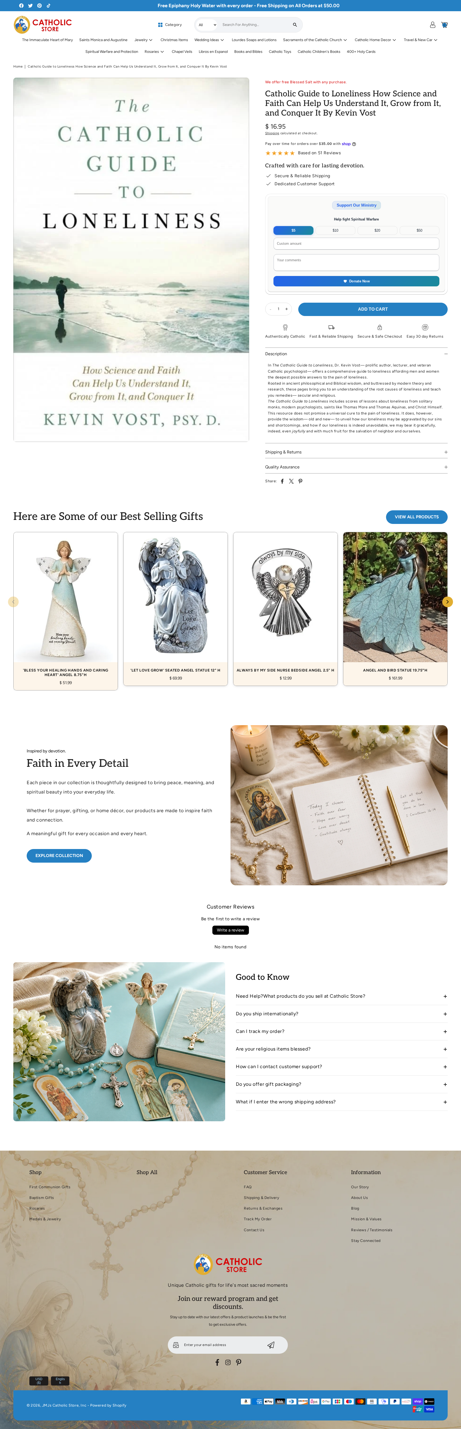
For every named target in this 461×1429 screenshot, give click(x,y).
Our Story (360, 1187)
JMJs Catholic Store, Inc (64, 1405)
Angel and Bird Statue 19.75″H (395, 603)
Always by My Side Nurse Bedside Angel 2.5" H (285, 603)
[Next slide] (447, 602)
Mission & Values (366, 1219)
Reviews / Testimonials (371, 1230)
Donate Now (359, 281)
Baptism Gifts (41, 1197)
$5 (293, 230)
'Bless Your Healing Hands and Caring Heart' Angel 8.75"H (66, 605)
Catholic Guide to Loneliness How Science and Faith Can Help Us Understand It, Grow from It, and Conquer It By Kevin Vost (127, 66)
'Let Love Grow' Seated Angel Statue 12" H (176, 603)
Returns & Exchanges (263, 1208)
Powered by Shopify (108, 1405)
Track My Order (258, 1219)
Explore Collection (59, 855)
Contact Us (254, 1230)
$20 (377, 230)
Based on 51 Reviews (319, 152)
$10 (335, 230)
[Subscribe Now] (271, 1345)
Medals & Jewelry (45, 1219)
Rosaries (37, 1208)
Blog (355, 1208)
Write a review (230, 930)
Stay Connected (365, 1240)
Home (18, 66)
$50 (419, 230)
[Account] (432, 25)
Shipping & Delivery (261, 1197)
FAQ (248, 1187)
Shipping (272, 133)
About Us (359, 1197)
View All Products (417, 516)
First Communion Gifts (50, 1187)
